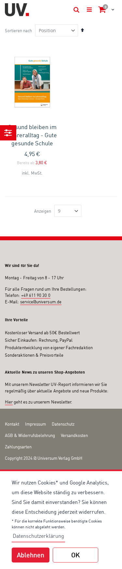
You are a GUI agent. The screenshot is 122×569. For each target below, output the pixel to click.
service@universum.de (40, 301)
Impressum (35, 424)
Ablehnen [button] (30, 555)
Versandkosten (74, 435)
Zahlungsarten (18, 446)
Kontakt (12, 424)
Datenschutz (63, 424)
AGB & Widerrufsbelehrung (30, 435)
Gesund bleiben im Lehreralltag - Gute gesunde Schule (32, 135)
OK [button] (75, 555)
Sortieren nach (18, 30)
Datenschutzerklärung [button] (38, 536)
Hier (9, 401)
